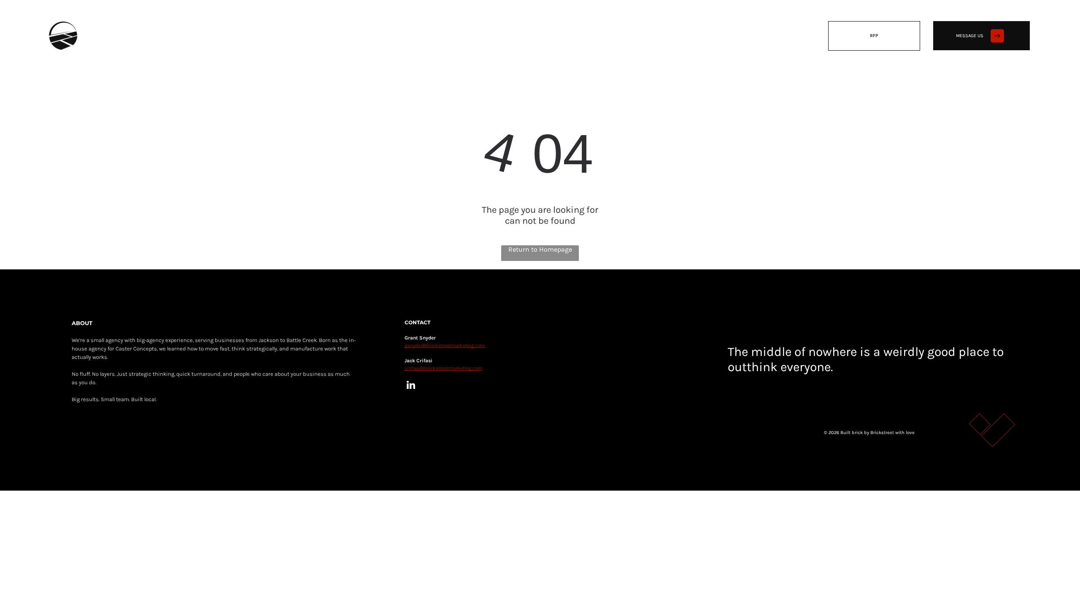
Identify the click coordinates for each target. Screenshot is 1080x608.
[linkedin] (411, 385)
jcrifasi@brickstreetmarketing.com (443, 368)
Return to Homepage (540, 249)
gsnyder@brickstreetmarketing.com (445, 345)
